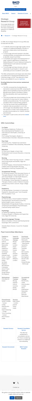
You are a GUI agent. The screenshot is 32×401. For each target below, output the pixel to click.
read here (22, 79)
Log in (15, 6)
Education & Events (23, 13)
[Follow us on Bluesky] (14, 383)
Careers (13, 13)
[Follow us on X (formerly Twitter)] (18, 383)
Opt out (18, 398)
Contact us (16, 387)
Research (7, 36)
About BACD (5, 13)
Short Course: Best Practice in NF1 (15, 9)
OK (12, 398)
